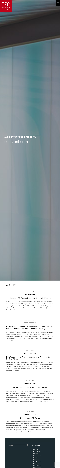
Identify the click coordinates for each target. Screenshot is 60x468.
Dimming (35, 458)
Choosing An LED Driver (30, 418)
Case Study (36, 450)
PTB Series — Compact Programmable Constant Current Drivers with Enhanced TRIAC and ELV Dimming (29, 327)
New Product (36, 464)
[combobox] (17, 445)
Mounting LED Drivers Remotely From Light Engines (30, 298)
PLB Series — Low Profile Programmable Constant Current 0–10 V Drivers (30, 358)
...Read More (12, 310)
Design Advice (30, 294)
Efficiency (36, 460)
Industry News (30, 384)
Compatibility (37, 452)
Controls (35, 454)
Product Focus (30, 323)
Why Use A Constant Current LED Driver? (30, 387)
